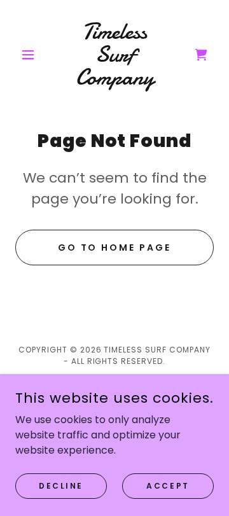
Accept (167, 485)
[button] (30, 54)
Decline (61, 485)
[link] (114, 54)
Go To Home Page (115, 247)
